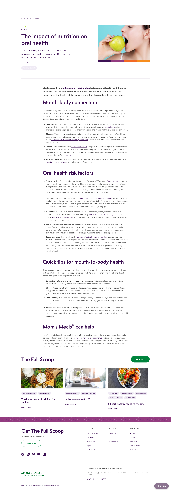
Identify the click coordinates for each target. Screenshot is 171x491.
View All (140, 359)
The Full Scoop (135, 446)
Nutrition (25, 29)
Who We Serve (91, 441)
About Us (133, 433)
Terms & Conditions (135, 473)
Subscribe (31, 443)
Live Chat (163, 486)
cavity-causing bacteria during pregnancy (95, 198)
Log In (89, 446)
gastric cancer (68, 155)
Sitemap (91, 474)
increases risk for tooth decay (101, 214)
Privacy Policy (94, 473)
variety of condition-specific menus (87, 338)
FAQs (110, 437)
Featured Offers (135, 450)
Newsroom (133, 441)
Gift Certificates (91, 450)
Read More (26, 407)
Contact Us (111, 433)
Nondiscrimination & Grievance (121, 473)
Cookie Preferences (96, 479)
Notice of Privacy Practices (105, 473)
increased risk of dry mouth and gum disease (69, 139)
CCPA (88, 473)
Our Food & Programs (93, 433)
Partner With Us (113, 441)
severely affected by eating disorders (92, 237)
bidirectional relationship (76, 87)
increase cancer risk (79, 146)
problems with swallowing (63, 217)
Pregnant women (114, 181)
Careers (132, 437)
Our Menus (90, 437)
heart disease (109, 127)
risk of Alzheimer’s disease (56, 162)
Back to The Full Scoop (31, 18)
